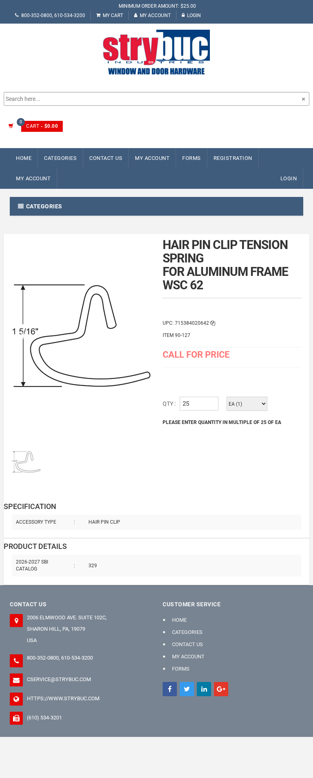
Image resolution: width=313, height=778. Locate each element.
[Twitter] (187, 689)
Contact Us (105, 158)
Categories (60, 158)
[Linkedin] (204, 689)
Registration (233, 158)
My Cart (113, 15)
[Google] (221, 689)
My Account (155, 15)
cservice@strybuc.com (59, 679)
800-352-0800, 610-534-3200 (53, 15)
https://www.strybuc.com (63, 698)
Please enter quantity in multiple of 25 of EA (222, 422)
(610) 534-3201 (44, 718)
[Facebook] (170, 689)
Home (23, 158)
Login (194, 15)
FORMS (191, 158)
